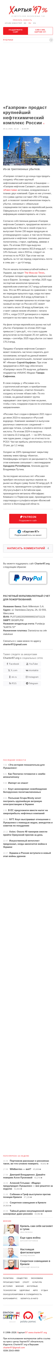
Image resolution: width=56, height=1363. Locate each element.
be (25, 23)
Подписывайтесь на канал (28, 533)
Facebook (14, 664)
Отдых (44, 1290)
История (8, 1286)
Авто (35, 1290)
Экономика (37, 1278)
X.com (14, 670)
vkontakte (33, 670)
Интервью (32, 1286)
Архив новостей (13, 23)
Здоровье (24, 1290)
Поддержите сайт (16, 31)
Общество (22, 1278)
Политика (8, 1278)
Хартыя (28, 10)
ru (30, 23)
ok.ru (14, 677)
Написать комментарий (28, 548)
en (34, 23)
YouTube (33, 664)
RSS (14, 683)
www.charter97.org (37, 1332)
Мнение (7, 1221)
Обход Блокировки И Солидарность (22, 1294)
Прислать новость (22, 20)
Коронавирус (10, 1298)
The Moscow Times (34, 272)
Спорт (26, 1282)
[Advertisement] (28, 74)
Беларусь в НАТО (29, 1298)
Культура (37, 1282)
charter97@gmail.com (14, 1347)
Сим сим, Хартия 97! (40, 31)
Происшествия (11, 1282)
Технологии (9, 1290)
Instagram (33, 677)
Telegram (33, 683)
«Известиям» (10, 190)
